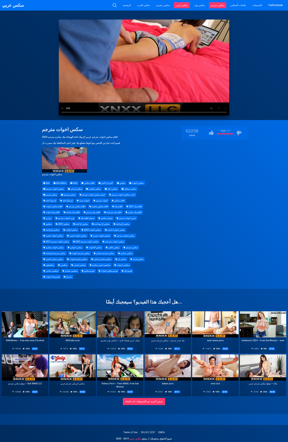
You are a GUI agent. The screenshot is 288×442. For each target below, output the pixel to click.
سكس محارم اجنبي (54, 259)
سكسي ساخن (51, 271)
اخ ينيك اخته (67, 200)
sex (48, 183)
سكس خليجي (94, 189)
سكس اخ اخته (81, 224)
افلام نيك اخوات (52, 212)
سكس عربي (13, 5)
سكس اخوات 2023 (92, 230)
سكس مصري (163, 5)
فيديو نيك (128, 271)
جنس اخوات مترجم (127, 218)
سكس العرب (143, 5)
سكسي (63, 265)
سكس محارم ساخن (102, 259)
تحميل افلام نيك (87, 218)
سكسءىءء (137, 259)
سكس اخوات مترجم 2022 (87, 241)
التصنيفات (257, 5)
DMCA (161, 432)
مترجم (69, 277)
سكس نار (121, 259)
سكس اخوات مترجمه (114, 241)
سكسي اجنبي (79, 265)
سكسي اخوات (122, 265)
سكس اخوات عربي (101, 236)
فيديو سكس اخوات (109, 271)
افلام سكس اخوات (53, 206)
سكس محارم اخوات (78, 259)
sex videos (61, 183)
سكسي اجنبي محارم (101, 265)
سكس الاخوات (95, 247)
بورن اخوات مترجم (66, 218)
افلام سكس (89, 183)
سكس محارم (126, 253)
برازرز (48, 218)
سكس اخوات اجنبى (54, 236)
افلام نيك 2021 (135, 206)
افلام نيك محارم (135, 212)
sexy (75, 183)
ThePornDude (275, 5)
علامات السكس (238, 5)
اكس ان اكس (107, 183)
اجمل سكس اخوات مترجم (93, 195)
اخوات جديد (84, 200)
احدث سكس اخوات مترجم (123, 195)
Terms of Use (130, 432)
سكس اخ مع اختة (102, 224)
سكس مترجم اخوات (81, 253)
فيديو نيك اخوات (52, 277)
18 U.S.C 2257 (148, 432)
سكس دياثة (112, 189)
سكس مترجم (217, 5)
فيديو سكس (89, 271)
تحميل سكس (106, 218)
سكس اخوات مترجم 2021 (57, 241)
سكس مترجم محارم (105, 253)
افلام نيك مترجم (93, 212)
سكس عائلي (113, 247)
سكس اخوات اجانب (116, 230)
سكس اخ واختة (122, 224)
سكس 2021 (63, 224)
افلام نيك (118, 206)
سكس (122, 183)
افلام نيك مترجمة (114, 212)
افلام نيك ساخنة (73, 212)
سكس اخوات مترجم (102, 137)
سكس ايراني (76, 189)
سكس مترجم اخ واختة (55, 253)
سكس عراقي (130, 189)
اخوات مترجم (102, 200)
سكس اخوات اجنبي (78, 236)
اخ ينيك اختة (50, 200)
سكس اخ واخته (52, 230)
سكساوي (49, 265)
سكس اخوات (138, 183)
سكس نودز (199, 5)
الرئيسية (127, 5)
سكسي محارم (71, 271)
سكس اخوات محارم (54, 247)
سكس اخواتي (76, 247)
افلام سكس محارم (99, 206)
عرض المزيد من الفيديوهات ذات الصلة (144, 401)
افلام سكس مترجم (76, 206)
